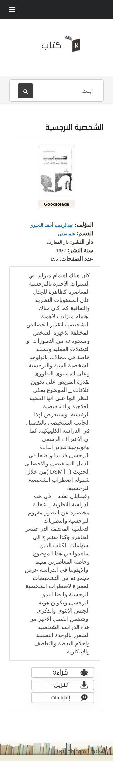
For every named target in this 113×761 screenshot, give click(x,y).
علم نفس (66, 233)
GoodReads (56, 204)
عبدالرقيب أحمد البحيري (51, 225)
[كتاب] (56, 46)
